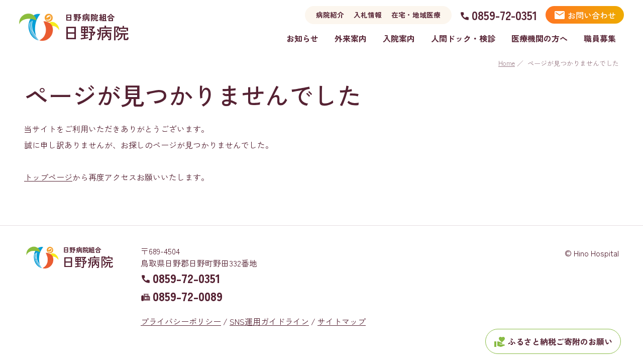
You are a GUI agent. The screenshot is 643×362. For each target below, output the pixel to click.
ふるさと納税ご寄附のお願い (553, 342)
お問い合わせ (585, 15)
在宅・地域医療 (416, 15)
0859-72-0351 (505, 15)
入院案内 (399, 38)
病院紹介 (330, 15)
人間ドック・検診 (463, 38)
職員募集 (600, 38)
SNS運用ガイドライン (269, 321)
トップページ (48, 177)
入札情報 (368, 15)
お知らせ (302, 38)
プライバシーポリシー (181, 321)
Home (506, 63)
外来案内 (351, 38)
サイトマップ (341, 321)
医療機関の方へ (539, 38)
